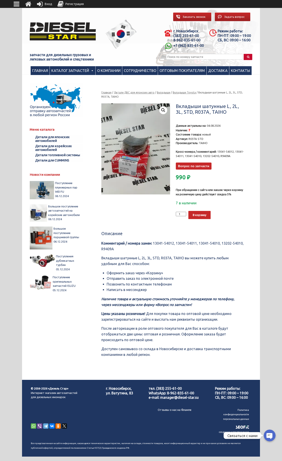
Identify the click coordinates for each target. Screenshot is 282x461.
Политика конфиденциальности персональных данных (236, 414)
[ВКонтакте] (52, 426)
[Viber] (39, 426)
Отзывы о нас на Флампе (174, 409)
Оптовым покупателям (182, 71)
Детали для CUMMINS (52, 160)
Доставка (218, 71)
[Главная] (28, 4)
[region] (121, 34)
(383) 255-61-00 (169, 388)
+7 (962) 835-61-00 (188, 46)
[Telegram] (45, 426)
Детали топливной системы (57, 155)
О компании (109, 71)
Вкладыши (163, 92)
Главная (40, 71)
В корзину (199, 214)
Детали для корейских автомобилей (53, 148)
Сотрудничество (140, 71)
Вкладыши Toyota (184, 92)
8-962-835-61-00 (180, 393)
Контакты (240, 71)
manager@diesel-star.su (179, 397)
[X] (64, 426)
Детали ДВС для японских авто (134, 92)
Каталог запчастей (70, 71)
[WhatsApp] (33, 426)
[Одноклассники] (58, 426)
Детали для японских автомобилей (52, 139)
